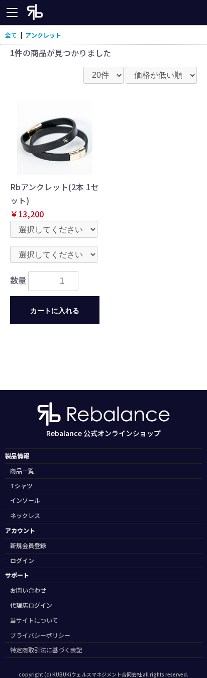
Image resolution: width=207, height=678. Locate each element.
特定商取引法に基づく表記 (46, 649)
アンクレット (43, 35)
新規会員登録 (28, 545)
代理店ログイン (31, 605)
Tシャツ (21, 485)
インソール (25, 500)
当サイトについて (34, 620)
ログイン (22, 560)
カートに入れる (54, 311)
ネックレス (25, 515)
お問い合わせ (28, 590)
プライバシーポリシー (40, 635)
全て (11, 35)
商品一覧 (22, 470)
